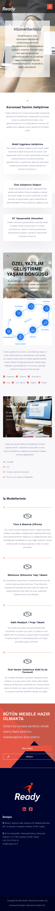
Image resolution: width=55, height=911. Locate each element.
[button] (27, 748)
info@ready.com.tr (10, 844)
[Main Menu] (49, 6)
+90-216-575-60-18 (11, 840)
